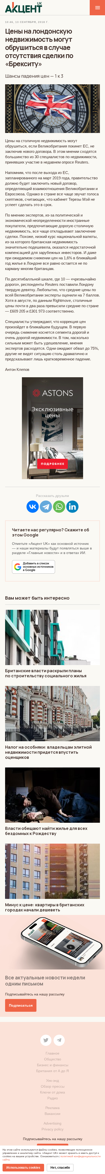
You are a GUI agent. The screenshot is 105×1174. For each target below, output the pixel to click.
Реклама (52, 1108)
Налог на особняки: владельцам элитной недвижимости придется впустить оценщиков (48, 752)
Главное (52, 1053)
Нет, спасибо (60, 1167)
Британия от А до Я (52, 1071)
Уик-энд (52, 1080)
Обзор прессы (52, 1086)
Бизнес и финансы (52, 1065)
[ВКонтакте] (33, 507)
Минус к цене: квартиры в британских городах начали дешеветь (44, 907)
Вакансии (52, 1114)
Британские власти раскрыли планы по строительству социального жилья (45, 673)
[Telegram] (46, 507)
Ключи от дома (52, 1092)
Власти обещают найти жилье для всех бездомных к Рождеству (46, 831)
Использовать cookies (23, 1167)
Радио (52, 1098)
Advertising (52, 1123)
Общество (52, 1059)
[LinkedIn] (72, 507)
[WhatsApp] (59, 507)
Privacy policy (52, 1129)
